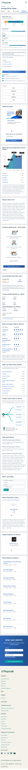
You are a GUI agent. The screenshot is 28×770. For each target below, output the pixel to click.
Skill (14, 94)
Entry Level (4, 173)
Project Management (7, 388)
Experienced (5, 182)
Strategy (4, 374)
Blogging (4, 378)
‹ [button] (4, 119)
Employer (13, 97)
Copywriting (5, 329)
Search (6, 489)
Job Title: (7, 648)
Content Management (7, 371)
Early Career (5, 175)
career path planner (10, 402)
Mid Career (4, 177)
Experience (13, 91)
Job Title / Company (8, 480)
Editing (4, 334)
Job (8, 6)
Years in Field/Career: (7, 66)
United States (3, 6)
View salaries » (19, 409)
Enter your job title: (14, 261)
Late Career (5, 180)
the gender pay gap (9, 318)
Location (5, 485)
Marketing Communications (8, 386)
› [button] (23, 119)
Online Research (6, 344)
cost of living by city (15, 500)
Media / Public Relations (8, 384)
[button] (1, 11)
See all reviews (5, 290)
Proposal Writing (6, 376)
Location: (4, 60)
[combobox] (14, 62)
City (13, 88)
